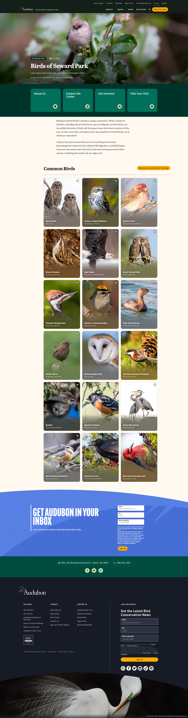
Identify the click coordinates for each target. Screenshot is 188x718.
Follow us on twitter (94, 570)
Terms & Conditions (129, 543)
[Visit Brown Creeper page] (62, 253)
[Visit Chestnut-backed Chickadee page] (139, 355)
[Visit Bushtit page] (62, 406)
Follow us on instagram (100, 570)
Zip (120, 513)
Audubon (32, 590)
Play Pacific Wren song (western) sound (77, 333)
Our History (28, 614)
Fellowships (54, 614)
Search (149, 9)
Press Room (54, 617)
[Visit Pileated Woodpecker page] (62, 304)
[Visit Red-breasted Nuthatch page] (62, 457)
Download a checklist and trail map (153, 168)
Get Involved (141, 9)
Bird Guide (118, 3)
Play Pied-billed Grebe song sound (154, 282)
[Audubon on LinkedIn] (140, 668)
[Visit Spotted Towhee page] (100, 406)
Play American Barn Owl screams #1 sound (116, 333)
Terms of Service (138, 528)
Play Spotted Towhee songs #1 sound (116, 384)
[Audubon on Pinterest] (151, 668)
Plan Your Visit (160, 9)
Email (120, 506)
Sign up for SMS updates (59, 625)
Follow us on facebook (87, 570)
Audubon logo (26, 8)
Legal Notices (51, 652)
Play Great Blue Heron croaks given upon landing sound (154, 384)
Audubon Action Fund (32, 631)
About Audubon (98, 3)
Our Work (109, 3)
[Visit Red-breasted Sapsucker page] (139, 457)
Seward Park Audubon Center (47, 9)
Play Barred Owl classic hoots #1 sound (77, 180)
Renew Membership (84, 625)
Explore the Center (73, 95)
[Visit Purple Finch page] (139, 202)
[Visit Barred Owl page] (62, 202)
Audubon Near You (84, 610)
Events (130, 9)
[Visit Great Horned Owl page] (139, 253)
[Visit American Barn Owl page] (100, 355)
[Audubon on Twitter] (134, 668)
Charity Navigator (28, 640)
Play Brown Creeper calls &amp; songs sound (77, 231)
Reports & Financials (31, 627)
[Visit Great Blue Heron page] (139, 406)
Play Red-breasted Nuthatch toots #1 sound (77, 435)
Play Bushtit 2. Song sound (77, 384)
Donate (156, 3)
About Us (109, 9)
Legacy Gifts (82, 621)
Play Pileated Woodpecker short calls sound (77, 282)
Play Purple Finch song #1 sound (154, 180)
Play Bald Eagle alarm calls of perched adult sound (116, 231)
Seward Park (39, 58)
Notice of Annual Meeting (33, 623)
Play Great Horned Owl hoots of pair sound (154, 231)
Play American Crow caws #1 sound (116, 435)
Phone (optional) (124, 520)
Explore (120, 9)
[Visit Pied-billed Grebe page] (139, 304)
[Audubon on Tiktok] (145, 668)
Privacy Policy (126, 528)
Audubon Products (84, 614)
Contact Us (54, 621)
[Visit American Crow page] (100, 457)
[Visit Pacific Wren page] (62, 355)
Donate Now (82, 617)
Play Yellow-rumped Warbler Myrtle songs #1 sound (116, 180)
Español (164, 3)
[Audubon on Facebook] (128, 668)
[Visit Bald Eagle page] (100, 253)
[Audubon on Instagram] (123, 668)
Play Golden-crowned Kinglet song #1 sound (116, 282)
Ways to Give (129, 3)
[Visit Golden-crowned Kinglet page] (100, 304)
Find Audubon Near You (143, 3)
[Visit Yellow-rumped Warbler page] (100, 202)
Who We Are (28, 610)
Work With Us (55, 610)
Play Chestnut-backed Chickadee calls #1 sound (154, 333)
